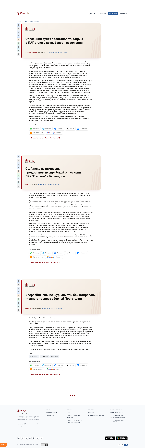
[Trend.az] (23, 13)
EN (119, 444)
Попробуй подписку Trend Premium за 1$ (45, 138)
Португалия (44, 356)
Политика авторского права (117, 417)
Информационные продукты (96, 415)
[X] (26, 438)
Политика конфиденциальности (118, 415)
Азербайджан (34, 356)
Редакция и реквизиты (73, 415)
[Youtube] (30, 438)
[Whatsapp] (18, 438)
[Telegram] (33, 438)
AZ (123, 444)
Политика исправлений (73, 422)
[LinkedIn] (37, 438)
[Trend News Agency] (22, 411)
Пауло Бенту (54, 356)
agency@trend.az (21, 426)
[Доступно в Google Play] (122, 438)
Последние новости (51, 412)
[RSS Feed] (41, 438)
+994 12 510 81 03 (21, 425)
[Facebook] (22, 438)
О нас (68, 412)
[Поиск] (91, 13)
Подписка (91, 412)
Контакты (70, 417)
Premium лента (50, 415)
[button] (18, 24)
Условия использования (116, 412)
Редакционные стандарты (74, 420)
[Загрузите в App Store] (110, 438)
